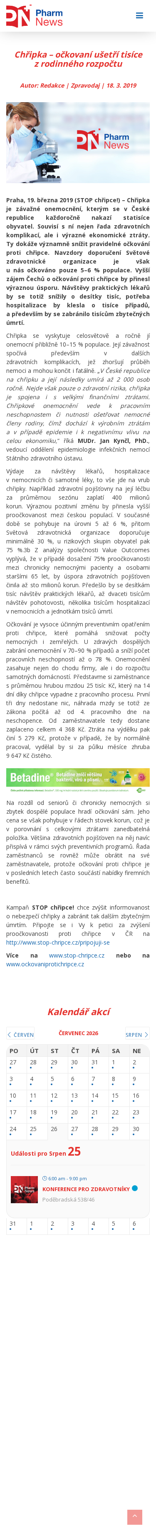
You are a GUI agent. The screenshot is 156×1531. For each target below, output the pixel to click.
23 (136, 1112)
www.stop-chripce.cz (76, 955)
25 (33, 1129)
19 (54, 1112)
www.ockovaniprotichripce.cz (45, 964)
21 (95, 1112)
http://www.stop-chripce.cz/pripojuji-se (58, 942)
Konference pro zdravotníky (86, 1189)
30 (74, 1062)
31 (95, 1062)
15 (115, 1095)
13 (74, 1095)
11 (33, 1095)
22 (115, 1112)
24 (13, 1129)
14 (95, 1095)
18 (33, 1112)
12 (54, 1095)
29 (54, 1062)
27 (13, 1062)
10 (13, 1095)
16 (136, 1095)
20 (74, 1112)
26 (54, 1129)
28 (33, 1062)
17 (13, 1112)
